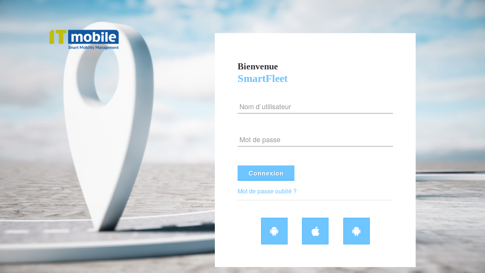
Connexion (266, 173)
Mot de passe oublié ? (267, 191)
